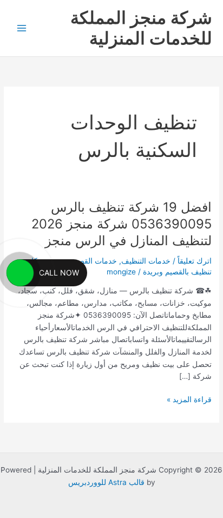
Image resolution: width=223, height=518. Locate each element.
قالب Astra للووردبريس (106, 482)
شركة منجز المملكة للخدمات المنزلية (141, 28)
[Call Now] (20, 272)
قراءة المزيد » (189, 399)
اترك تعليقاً (195, 261)
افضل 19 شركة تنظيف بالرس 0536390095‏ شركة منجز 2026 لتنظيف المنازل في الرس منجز (121, 223)
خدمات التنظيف (145, 261)
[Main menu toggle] (22, 28)
